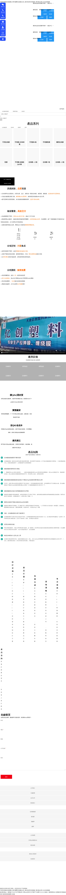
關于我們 (43, 3)
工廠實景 (45, 14)
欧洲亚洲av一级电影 (6, 892)
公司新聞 (41, 17)
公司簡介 (33, 788)
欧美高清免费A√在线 (9, 894)
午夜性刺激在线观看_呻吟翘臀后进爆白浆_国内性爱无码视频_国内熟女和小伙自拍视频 (25, 890)
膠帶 (26, 127)
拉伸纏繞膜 (4, 127)
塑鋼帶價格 (15, 111)
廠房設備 (35, 9)
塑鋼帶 (50, 17)
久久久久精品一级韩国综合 (47, 892)
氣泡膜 (50, 14)
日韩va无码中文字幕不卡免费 (31, 892)
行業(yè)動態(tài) (32, 840)
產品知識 (33, 845)
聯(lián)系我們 (36, 16)
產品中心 (50, 3)
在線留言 (49, 9)
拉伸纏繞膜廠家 (5, 111)
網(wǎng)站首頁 (37, 3)
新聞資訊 (41, 9)
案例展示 (33, 803)
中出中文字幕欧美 (17, 892)
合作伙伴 (33, 798)
